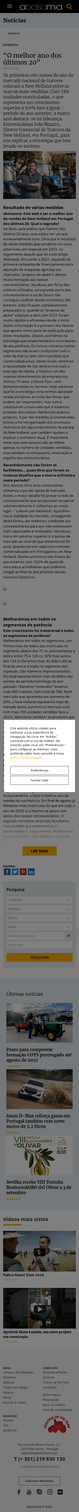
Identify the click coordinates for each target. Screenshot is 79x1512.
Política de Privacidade (26, 758)
